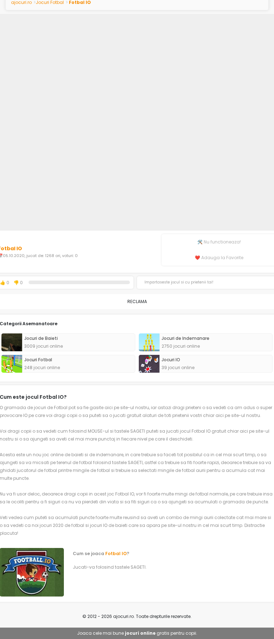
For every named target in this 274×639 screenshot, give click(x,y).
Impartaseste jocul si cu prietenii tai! (178, 282)
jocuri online (140, 633)
